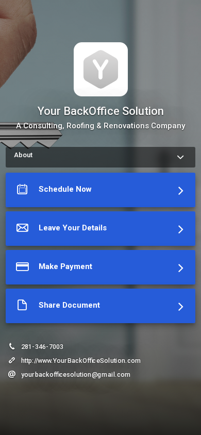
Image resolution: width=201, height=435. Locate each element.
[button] (100, 192)
